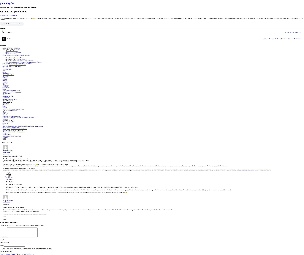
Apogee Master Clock (8, 75)
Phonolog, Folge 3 (7, 69)
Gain (4, 112)
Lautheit (5, 107)
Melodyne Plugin (7, 102)
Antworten (9, 150)
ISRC (4, 139)
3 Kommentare (13, 15)
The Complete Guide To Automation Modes (14, 131)
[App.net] (267, 38)
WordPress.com (30, 254)
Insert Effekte (6, 87)
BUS (4, 89)
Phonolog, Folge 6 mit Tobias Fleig (12, 66)
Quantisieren (6, 97)
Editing (5, 77)
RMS (4, 106)
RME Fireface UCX (8, 73)
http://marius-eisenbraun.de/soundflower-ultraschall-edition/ (256, 170)
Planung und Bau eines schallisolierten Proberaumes (19, 63)
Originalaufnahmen (21, 59)
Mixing (5, 80)
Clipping (5, 119)
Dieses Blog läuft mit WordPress (8, 254)
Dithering (5, 137)
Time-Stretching (7, 93)
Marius (5, 150)
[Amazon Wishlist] (294, 38)
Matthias (8, 177)
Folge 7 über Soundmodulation (11, 127)
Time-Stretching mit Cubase (10, 99)
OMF (4, 72)
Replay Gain (14, 110)
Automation (6, 130)
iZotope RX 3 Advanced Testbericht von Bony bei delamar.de (18, 117)
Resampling (6, 67)
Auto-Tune (6, 103)
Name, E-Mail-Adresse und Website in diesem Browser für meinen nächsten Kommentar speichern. (27, 248)
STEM (5, 83)
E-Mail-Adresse (4, 242)
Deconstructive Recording (9, 90)
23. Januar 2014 (4, 15)
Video (18, 90)
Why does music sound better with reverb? (23, 60)
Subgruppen (6, 85)
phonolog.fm (7, 3)
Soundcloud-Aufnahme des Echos (14, 58)
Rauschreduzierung (8, 116)
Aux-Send (5, 86)
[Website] (296, 32)
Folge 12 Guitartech (11, 53)
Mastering (5, 82)
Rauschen (5, 114)
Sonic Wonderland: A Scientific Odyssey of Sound (28, 62)
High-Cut (5, 123)
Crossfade (18, 92)
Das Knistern (17, 49)
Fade (4, 92)
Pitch (4, 95)
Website (2, 245)
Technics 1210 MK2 (8, 96)
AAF (4, 70)
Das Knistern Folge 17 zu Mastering (12, 136)
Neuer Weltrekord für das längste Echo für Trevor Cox (16, 55)
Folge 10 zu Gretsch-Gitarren (13, 52)
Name (2, 239)
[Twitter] (288, 32)
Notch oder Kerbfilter (8, 122)
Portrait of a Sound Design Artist (17, 65)
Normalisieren (6, 104)
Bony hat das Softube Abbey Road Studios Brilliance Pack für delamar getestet (23, 126)
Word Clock (6, 76)
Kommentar (3, 237)
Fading (5, 79)
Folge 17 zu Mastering (12, 51)
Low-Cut (5, 113)
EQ (4, 124)
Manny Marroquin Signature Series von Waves (15, 129)
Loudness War (6, 134)
